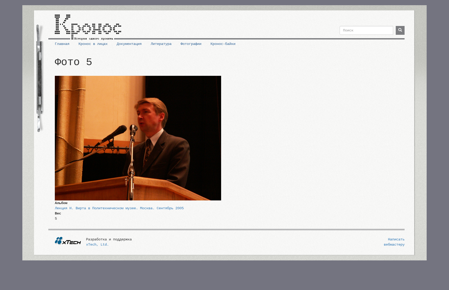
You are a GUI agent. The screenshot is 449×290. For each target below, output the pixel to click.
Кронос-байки (222, 44)
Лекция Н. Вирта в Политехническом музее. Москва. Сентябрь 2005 (119, 208)
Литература (161, 44)
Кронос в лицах (93, 44)
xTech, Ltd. (97, 244)
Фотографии (191, 44)
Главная (62, 44)
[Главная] (88, 25)
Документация (129, 44)
